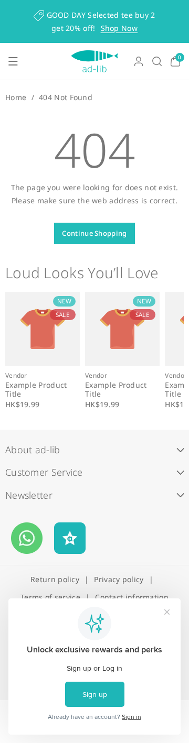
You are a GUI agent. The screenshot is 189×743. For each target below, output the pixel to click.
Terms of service (50, 597)
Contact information (132, 597)
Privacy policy (118, 579)
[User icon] (138, 61)
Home (15, 97)
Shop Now (119, 28)
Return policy (54, 579)
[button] (13, 61)
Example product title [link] (36, 390)
